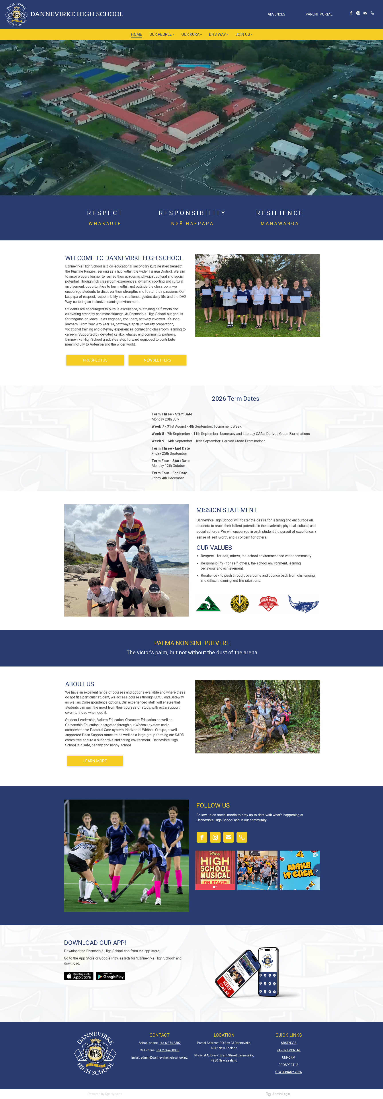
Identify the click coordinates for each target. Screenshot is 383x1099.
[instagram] (358, 13)
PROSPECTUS (95, 360)
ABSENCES (276, 14)
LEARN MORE (95, 761)
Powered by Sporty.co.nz (105, 1094)
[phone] (372, 13)
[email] (365, 13)
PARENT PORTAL (319, 14)
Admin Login (280, 1094)
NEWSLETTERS (157, 360)
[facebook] (351, 13)
